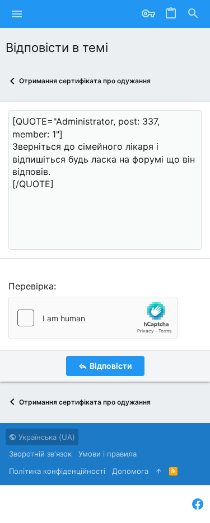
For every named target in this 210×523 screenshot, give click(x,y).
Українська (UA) (45, 436)
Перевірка (31, 286)
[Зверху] (159, 471)
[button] (17, 14)
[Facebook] (197, 504)
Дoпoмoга (130, 471)
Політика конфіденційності (57, 471)
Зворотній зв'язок (40, 453)
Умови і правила (107, 453)
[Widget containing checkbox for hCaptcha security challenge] (93, 318)
